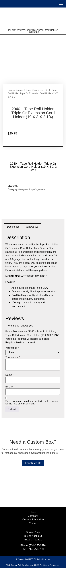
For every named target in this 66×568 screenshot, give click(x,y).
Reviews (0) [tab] (31, 226)
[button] (26, 177)
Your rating (12, 348)
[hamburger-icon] (61, 4)
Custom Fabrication (33, 519)
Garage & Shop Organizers (29, 90)
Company (33, 516)
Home (11, 90)
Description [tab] (13, 226)
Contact (33, 523)
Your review (12, 357)
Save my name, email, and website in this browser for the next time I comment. (32, 402)
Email (9, 386)
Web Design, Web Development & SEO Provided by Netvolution (33, 565)
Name (9, 375)
